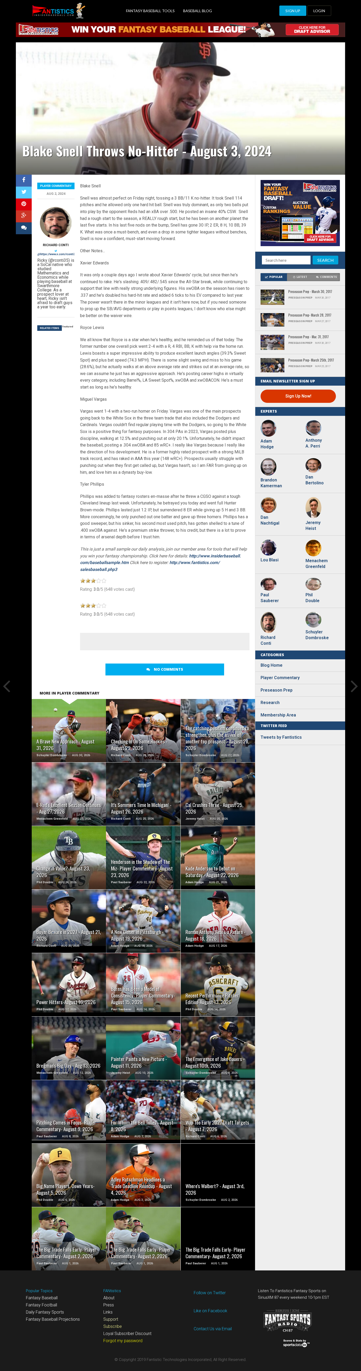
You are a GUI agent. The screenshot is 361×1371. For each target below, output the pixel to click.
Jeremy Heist (313, 525)
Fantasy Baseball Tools (150, 10)
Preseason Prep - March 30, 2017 (310, 292)
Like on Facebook (210, 1310)
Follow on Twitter (210, 1292)
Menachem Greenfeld (316, 563)
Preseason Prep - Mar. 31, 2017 (308, 337)
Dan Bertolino (315, 480)
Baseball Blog (197, 10)
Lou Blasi (270, 559)
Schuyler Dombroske (316, 634)
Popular (276, 277)
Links (108, 1312)
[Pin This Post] (24, 204)
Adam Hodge (267, 444)
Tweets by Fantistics (281, 737)
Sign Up (292, 10)
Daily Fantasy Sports (45, 1312)
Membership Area (278, 715)
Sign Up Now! (298, 396)
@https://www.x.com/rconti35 (56, 254)
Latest (302, 277)
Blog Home (272, 665)
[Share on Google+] (24, 216)
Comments (328, 277)
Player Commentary (56, 186)
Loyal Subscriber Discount (127, 1333)
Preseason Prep (277, 690)
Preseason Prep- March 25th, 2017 (311, 360)
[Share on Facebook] (24, 181)
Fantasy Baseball (42, 1297)
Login (319, 10)
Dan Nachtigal (270, 520)
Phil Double (313, 597)
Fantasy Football (41, 1304)
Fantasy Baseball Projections (53, 1319)
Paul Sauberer (270, 597)
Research (270, 702)
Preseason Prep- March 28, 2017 (309, 315)
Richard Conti (56, 245)
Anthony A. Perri (314, 443)
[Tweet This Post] (24, 193)
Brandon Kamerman (271, 482)
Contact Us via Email (213, 1328)
